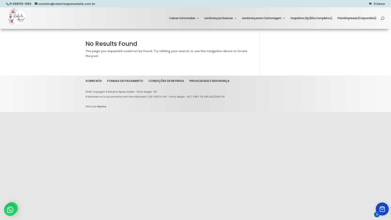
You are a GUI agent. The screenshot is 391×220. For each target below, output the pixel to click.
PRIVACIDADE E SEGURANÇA (209, 81)
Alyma (101, 106)
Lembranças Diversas (218, 18)
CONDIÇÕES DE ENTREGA (166, 81)
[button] (10, 210)
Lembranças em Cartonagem (261, 18)
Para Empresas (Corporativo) (356, 18)
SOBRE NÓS (94, 81)
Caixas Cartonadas (182, 18)
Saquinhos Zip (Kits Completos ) (311, 18)
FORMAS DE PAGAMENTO (125, 81)
